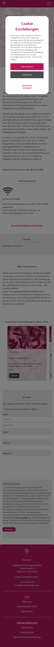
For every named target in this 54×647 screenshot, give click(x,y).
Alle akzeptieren (27, 67)
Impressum (27, 88)
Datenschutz (27, 85)
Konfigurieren (27, 75)
